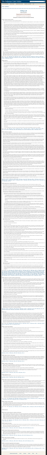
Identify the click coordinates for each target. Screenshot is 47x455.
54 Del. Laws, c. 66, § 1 (18, 56)
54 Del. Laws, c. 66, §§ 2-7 (18, 270)
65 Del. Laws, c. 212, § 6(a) (7, 272)
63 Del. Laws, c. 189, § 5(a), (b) (9, 57)
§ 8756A (15, 8)
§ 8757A (17, 8)
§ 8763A (32, 8)
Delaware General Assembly (13, 453)
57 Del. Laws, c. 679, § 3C (26, 270)
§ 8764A (34, 8)
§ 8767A (41, 8)
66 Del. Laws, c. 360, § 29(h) (6, 309)
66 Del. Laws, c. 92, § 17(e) (40, 308)
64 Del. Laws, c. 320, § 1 (30, 179)
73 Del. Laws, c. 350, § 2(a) (15, 275)
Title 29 (3, 6)
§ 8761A (27, 8)
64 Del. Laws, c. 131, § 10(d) (23, 179)
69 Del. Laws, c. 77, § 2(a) (29, 273)
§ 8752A (5, 8)
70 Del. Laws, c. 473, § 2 (11, 274)
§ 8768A (44, 8)
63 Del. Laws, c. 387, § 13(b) (23, 427)
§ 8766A (39, 8)
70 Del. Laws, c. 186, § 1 (23, 309)
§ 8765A (37, 8)
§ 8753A (8, 8)
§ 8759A (22, 8)
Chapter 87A (7, 6)
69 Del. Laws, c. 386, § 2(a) (37, 273)
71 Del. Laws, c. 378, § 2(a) (27, 274)
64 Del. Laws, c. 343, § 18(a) (27, 57)
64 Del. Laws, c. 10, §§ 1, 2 (23, 308)
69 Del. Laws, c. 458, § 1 (30, 129)
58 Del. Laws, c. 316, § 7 (26, 323)
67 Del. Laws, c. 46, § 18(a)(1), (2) (36, 57)
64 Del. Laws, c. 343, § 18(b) (13, 129)
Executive (24, 453)
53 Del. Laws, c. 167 (11, 56)
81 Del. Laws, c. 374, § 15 (37, 275)
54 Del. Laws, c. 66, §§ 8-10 (19, 398)
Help (36, 453)
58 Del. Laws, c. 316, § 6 (34, 270)
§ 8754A (10, 8)
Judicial (20, 453)
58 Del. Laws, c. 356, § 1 (19, 128)
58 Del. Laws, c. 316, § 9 (34, 398)
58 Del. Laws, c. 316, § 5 (12, 128)
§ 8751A (3, 8)
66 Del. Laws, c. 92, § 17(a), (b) (22, 129)
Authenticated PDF (42, 6)
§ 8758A (20, 8)
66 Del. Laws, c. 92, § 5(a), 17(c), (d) (17, 272)
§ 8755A (13, 8)
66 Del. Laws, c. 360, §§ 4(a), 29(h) (27, 272)
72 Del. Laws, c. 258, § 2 (34, 274)
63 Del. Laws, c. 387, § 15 (9, 324)
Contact (29, 453)
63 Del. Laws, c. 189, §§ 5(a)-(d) (13, 179)
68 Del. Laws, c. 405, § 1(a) (21, 273)
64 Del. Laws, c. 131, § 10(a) (18, 57)
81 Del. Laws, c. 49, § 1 (38, 129)
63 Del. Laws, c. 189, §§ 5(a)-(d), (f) (36, 128)
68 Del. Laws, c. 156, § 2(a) (13, 273)
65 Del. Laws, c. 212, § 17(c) (39, 179)
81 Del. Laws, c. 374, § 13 (8, 58)
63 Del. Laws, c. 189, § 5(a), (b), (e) (14, 308)
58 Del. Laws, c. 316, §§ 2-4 (35, 56)
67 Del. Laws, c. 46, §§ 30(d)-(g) (14, 309)
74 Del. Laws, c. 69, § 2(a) (23, 275)
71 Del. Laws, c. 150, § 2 (19, 274)
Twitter (33, 453)
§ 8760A (25, 8)
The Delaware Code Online (11, 1)
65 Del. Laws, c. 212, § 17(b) (32, 308)
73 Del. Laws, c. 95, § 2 (7, 275)
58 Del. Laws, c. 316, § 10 (18, 406)
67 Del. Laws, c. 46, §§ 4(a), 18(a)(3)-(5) (38, 272)
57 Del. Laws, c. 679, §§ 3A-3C (26, 56)
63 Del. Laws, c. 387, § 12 (16, 399)
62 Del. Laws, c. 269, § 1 (27, 128)
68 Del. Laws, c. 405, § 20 (31, 448)
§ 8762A (29, 8)
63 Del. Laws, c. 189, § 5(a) (13, 377)
